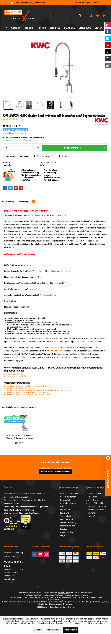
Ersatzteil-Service (67, 519)
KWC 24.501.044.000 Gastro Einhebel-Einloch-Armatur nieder (19, 436)
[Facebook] (5, 188)
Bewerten (65, 156)
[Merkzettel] (98, 15)
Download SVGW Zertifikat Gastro (20, 388)
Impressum (65, 510)
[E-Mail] (21, 188)
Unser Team (93, 500)
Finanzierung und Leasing (67, 527)
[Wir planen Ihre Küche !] (107, 59)
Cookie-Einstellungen (69, 493)
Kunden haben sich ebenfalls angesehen (19, 407)
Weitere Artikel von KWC (16, 376)
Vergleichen (10, 156)
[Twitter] (10, 188)
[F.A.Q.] (107, 52)
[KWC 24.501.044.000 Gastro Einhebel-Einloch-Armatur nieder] (19, 423)
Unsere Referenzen (68, 497)
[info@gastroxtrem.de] (107, 38)
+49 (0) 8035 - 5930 (90, 2)
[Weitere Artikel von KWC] (101, 121)
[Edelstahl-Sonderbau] (107, 65)
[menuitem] (104, 15)
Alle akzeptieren (54, 630)
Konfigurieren (71, 630)
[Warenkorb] (104, 15)
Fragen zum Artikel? (44, 156)
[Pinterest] (16, 188)
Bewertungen (26, 202)
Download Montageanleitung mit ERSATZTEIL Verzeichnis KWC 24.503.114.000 (39, 390)
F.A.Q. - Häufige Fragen (66, 534)
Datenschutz (65, 500)
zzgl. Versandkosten (19, 133)
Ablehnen (38, 630)
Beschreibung (8, 202)
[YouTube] (40, 554)
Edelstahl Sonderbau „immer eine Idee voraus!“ (96, 513)
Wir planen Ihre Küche (97, 506)
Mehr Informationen (96, 623)
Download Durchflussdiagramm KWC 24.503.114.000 (29, 395)
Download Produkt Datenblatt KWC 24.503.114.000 (28, 392)
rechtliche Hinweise (68, 503)
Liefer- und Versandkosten (66, 514)
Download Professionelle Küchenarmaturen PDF (26, 386)
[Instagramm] (107, 25)
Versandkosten (63, 593)
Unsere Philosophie (96, 503)
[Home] (6, 28)
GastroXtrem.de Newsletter (94, 495)
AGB (62, 506)
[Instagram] (46, 554)
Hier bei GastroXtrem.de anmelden (55, 472)
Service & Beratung (68, 522)
